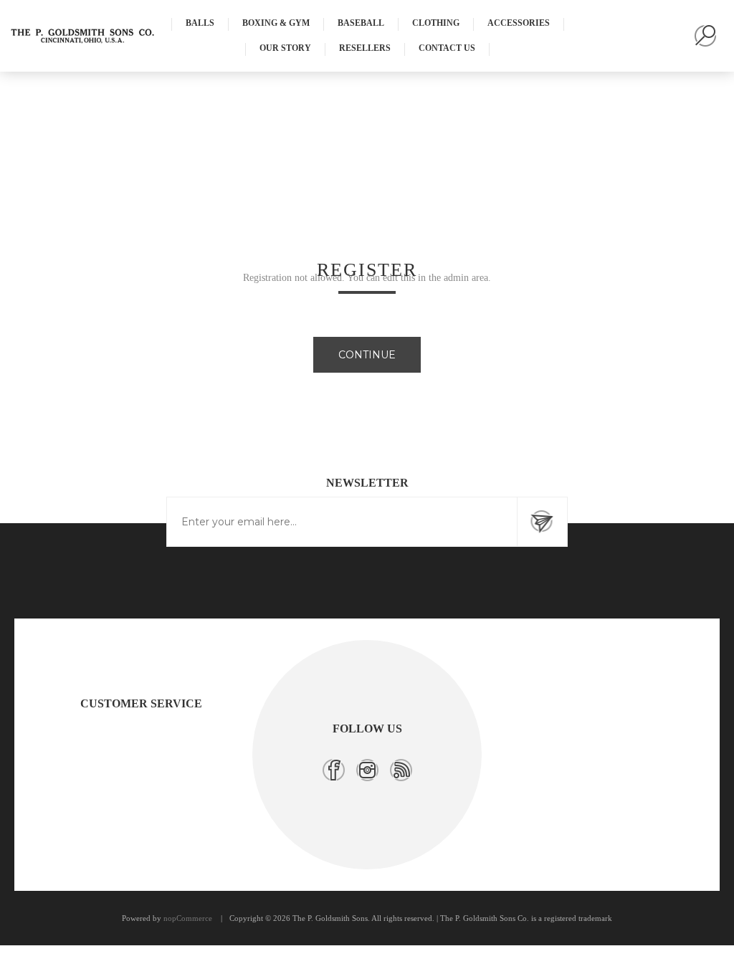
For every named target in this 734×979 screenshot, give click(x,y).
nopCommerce (187, 918)
